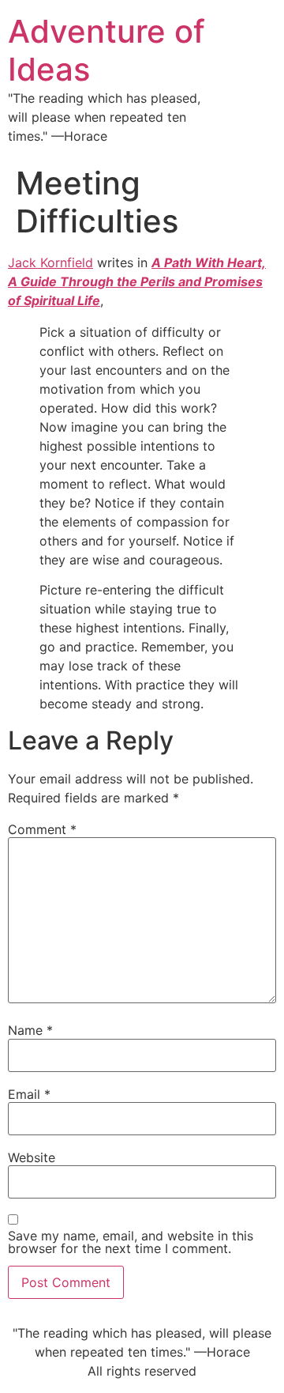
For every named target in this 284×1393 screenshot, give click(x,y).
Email (29, 1094)
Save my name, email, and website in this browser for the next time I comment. (130, 1242)
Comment (42, 829)
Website (31, 1157)
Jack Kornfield (50, 262)
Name (30, 1030)
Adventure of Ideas (106, 50)
